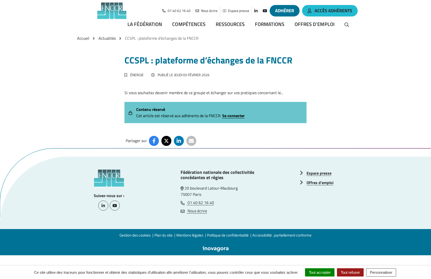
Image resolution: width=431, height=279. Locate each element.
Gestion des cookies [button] (135, 235)
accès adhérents (333, 10)
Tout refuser (350, 272)
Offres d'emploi (320, 183)
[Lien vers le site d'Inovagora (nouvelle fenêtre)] (215, 248)
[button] (417, 265)
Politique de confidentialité (228, 235)
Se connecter (233, 116)
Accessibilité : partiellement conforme (282, 235)
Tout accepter (320, 272)
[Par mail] (191, 141)
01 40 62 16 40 (200, 203)
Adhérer (284, 10)
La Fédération (144, 24)
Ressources (230, 24)
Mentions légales (189, 235)
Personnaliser (381, 272)
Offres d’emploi (315, 24)
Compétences (189, 24)
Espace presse (319, 173)
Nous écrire (197, 211)
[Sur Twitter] (166, 141)
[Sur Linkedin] (179, 141)
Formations (270, 24)
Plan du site (163, 235)
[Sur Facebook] (154, 141)
